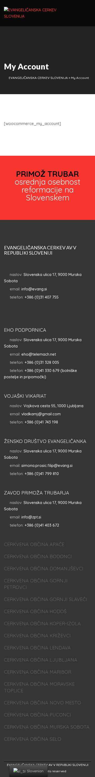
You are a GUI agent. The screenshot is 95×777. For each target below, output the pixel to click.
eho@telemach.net (38, 354)
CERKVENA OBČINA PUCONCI (37, 715)
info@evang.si (34, 288)
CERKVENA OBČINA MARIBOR (37, 672)
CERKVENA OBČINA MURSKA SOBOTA (46, 727)
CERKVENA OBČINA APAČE (34, 544)
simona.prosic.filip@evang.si (47, 465)
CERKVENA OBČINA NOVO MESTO (42, 703)
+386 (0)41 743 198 (41, 422)
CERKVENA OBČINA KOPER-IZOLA (42, 623)
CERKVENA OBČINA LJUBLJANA (40, 660)
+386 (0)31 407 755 (42, 297)
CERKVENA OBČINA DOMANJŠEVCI (43, 569)
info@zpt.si (31, 516)
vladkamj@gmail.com (41, 413)
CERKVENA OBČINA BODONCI (38, 556)
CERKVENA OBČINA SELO (32, 739)
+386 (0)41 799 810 (42, 473)
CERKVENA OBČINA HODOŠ (35, 611)
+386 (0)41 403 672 (42, 525)
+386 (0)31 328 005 (42, 362)
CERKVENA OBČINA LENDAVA (37, 648)
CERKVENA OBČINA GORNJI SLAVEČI (45, 599)
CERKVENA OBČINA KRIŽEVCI (37, 636)
